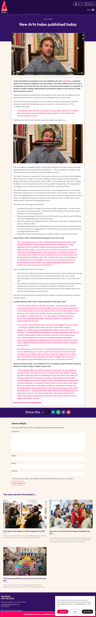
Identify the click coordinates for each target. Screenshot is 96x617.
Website (14, 471)
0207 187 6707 (5, 606)
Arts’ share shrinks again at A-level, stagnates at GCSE (24, 531)
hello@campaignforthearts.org (10, 604)
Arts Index (66, 81)
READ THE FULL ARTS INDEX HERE (27, 403)
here (64, 120)
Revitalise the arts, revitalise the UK (40, 614)
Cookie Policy (80, 604)
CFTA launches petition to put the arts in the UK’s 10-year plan (24, 579)
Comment (15, 431)
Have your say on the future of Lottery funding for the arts (69, 532)
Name (14, 455)
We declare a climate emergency (12, 610)
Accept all (63, 612)
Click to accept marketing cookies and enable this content (48, 144)
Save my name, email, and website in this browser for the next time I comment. (43, 478)
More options (87, 612)
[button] (90, 10)
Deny (75, 612)
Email (14, 463)
